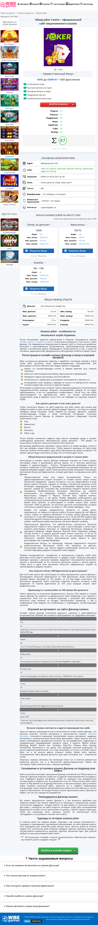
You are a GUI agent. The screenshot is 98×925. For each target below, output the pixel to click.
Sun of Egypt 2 (9, 44)
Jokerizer (9, 92)
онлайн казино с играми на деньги (37, 342)
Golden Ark (9, 156)
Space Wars (9, 124)
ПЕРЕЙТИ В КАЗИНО (58, 104)
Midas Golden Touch (9, 60)
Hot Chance (9, 140)
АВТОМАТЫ (24, 4)
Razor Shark (9, 76)
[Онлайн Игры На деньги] (11, 922)
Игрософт (61, 168)
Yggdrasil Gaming (48, 171)
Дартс (9, 248)
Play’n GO (45, 168)
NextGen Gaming (74, 168)
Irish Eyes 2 (9, 108)
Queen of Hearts (9, 204)
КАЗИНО (35, 4)
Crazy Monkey (9, 172)
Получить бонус (38, 250)
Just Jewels (10, 188)
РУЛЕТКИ (46, 4)
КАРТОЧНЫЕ (88, 4)
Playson (53, 168)
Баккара (9, 264)
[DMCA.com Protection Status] (32, 922)
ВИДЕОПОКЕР (74, 4)
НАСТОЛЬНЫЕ (59, 4)
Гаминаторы (87, 168)
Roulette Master (9, 232)
